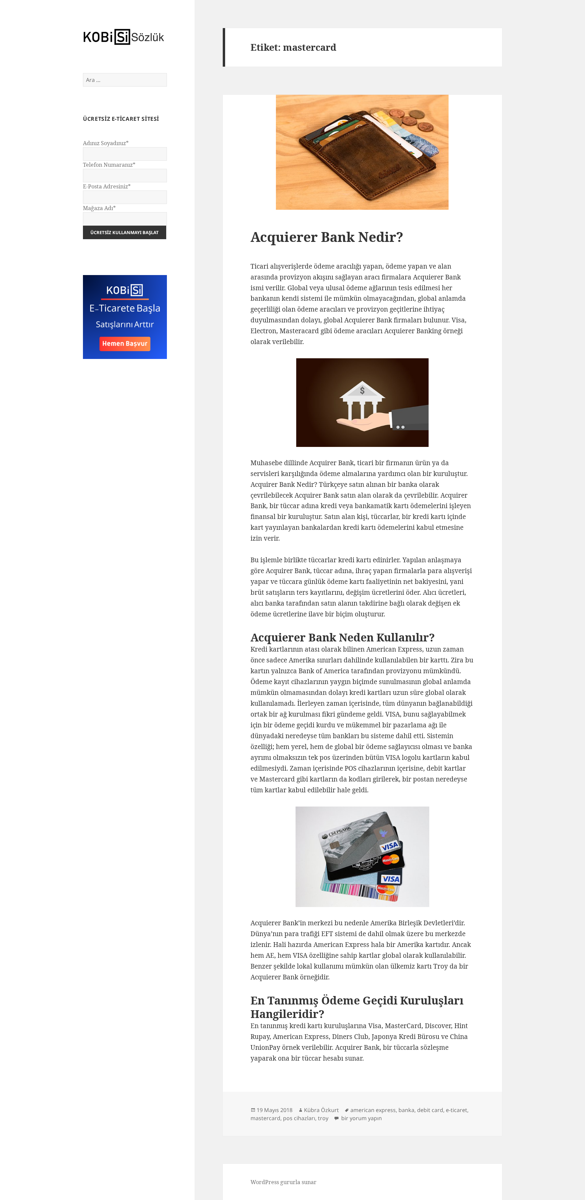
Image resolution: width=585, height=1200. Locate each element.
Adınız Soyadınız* (106, 143)
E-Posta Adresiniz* (107, 186)
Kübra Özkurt (321, 1110)
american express (373, 1110)
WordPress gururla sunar (284, 1182)
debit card (430, 1110)
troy (323, 1118)
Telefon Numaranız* (109, 164)
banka (406, 1110)
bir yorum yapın (361, 1118)
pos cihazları (299, 1118)
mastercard (265, 1118)
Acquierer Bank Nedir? (327, 237)
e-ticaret (456, 1110)
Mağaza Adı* (99, 208)
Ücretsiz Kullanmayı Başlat (124, 232)
